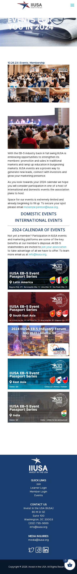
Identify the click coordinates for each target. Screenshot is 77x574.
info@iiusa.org (37, 254)
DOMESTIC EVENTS (38, 213)
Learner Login (38, 487)
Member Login (38, 491)
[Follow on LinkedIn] (46, 550)
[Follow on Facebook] (38, 550)
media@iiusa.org (38, 539)
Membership (37, 62)
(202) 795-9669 (38, 523)
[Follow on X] (31, 550)
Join (38, 483)
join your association (53, 246)
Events (24, 62)
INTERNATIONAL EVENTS (38, 220)
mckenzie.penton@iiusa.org (41, 206)
